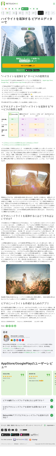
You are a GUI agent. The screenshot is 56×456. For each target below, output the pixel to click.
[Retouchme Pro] (20, 439)
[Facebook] (9, 430)
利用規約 (16, 444)
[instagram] (17, 340)
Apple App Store (48, 80)
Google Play (4, 82)
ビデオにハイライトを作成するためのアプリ (16, 144)
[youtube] (23, 340)
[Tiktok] (6, 430)
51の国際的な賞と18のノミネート (32, 352)
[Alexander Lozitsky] (6, 338)
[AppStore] (5, 434)
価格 (8, 425)
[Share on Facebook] (7, 326)
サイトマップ (38, 425)
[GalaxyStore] (24, 434)
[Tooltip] (15, 119)
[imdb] (12, 340)
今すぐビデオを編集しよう (28, 65)
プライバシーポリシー (7, 444)
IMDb (48, 350)
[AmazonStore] (34, 434)
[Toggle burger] (53, 3)
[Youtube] (13, 430)
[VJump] (33, 439)
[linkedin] (14, 340)
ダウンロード (29, 425)
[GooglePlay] (15, 434)
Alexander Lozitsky (20, 336)
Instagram (19, 346)
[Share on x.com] (9, 326)
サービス (3, 425)
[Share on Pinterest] (12, 326)
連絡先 (13, 425)
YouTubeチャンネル (8, 348)
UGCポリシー (23, 444)
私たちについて (20, 425)
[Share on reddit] (15, 326)
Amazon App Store (19, 82)
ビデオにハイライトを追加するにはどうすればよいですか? (20, 142)
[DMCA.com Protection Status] (23, 430)
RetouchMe (4, 80)
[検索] (2, 8)
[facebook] (20, 340)
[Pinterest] (16, 430)
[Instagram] (2, 430)
